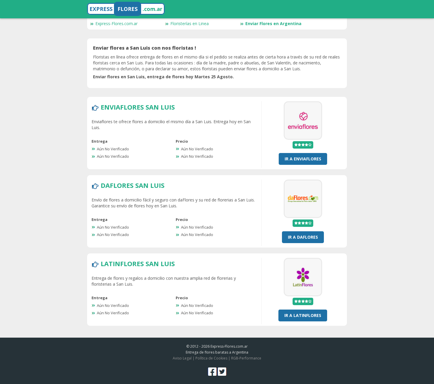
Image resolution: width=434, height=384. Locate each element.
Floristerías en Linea (189, 23)
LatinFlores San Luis (138, 263)
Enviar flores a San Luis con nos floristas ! (144, 48)
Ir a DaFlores (303, 237)
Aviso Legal (182, 358)
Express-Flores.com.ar (116, 23)
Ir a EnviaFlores (303, 159)
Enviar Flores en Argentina (273, 23)
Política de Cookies (211, 358)
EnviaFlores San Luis (138, 106)
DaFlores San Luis (132, 185)
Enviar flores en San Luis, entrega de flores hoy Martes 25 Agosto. (163, 76)
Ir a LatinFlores (302, 315)
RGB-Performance (246, 358)
